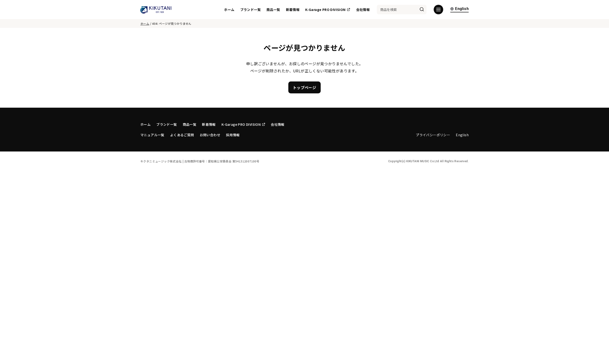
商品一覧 (273, 9)
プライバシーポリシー (433, 134)
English (462, 9)
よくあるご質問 (182, 134)
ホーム (229, 9)
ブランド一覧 (250, 9)
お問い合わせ (210, 134)
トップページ (304, 87)
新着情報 (293, 9)
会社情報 (363, 9)
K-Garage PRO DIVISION (325, 9)
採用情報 (233, 134)
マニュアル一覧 (152, 134)
